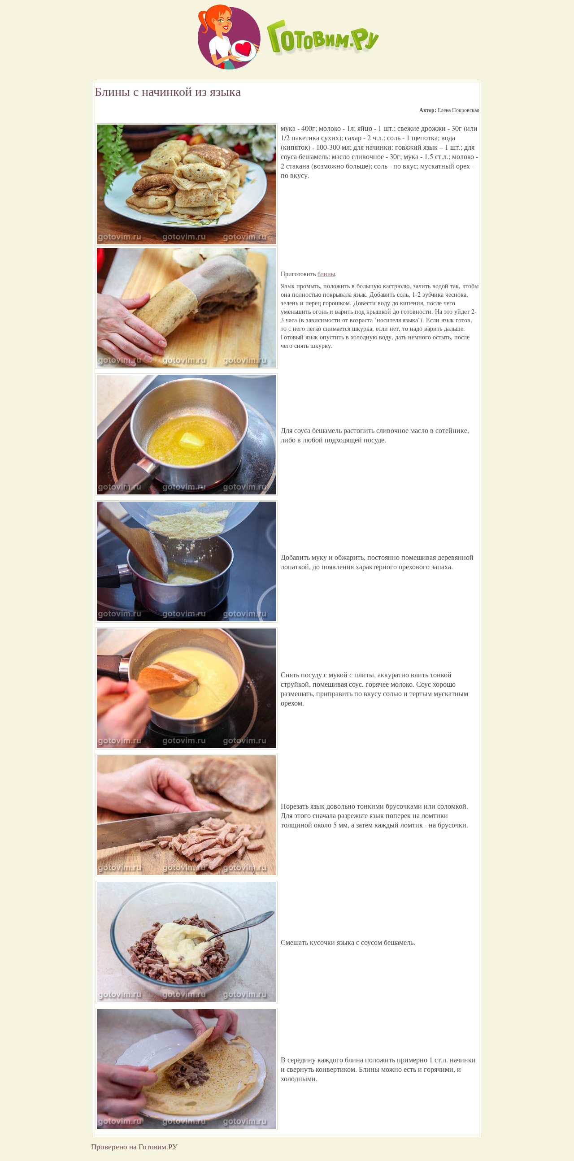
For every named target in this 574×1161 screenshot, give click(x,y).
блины (326, 273)
